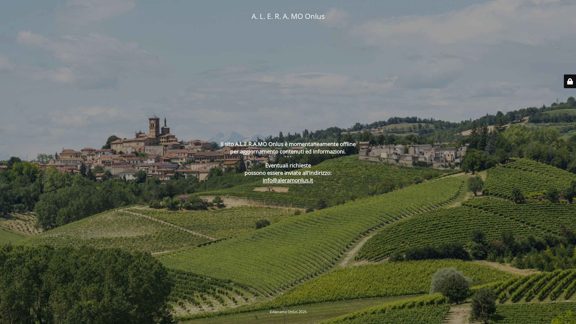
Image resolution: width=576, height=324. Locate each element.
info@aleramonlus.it (288, 180)
